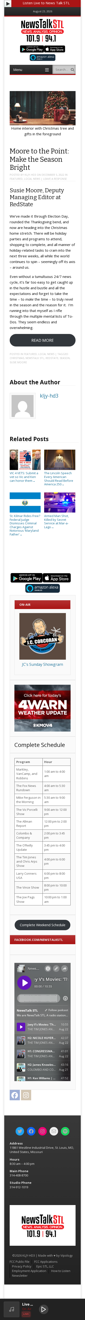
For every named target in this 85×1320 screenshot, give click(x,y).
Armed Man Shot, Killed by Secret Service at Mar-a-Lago (56, 521)
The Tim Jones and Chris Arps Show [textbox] (26, 861)
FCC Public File (20, 1261)
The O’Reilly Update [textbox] (24, 847)
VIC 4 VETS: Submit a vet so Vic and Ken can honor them (24, 476)
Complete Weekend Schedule (42, 924)
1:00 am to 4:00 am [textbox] (54, 773)
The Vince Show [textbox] (27, 887)
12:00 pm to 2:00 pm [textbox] (55, 823)
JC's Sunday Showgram (42, 664)
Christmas (17, 358)
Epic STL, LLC (45, 1266)
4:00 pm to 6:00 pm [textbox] (54, 861)
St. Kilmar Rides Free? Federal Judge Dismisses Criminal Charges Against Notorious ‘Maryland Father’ (25, 525)
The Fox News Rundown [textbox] (26, 788)
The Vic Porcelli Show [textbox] (27, 811)
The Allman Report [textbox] (24, 823)
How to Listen (60, 1271)
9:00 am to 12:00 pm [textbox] (55, 811)
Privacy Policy (21, 1266)
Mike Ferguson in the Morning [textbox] (28, 799)
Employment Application (29, 1271)
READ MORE (42, 340)
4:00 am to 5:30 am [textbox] (54, 788)
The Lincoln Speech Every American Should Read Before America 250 (58, 478)
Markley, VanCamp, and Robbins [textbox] (26, 773)
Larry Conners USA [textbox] (26, 875)
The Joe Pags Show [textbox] (25, 899)
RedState (52, 358)
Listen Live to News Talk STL (46, 2)
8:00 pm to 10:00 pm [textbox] (55, 887)
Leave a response (55, 178)
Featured (16, 178)
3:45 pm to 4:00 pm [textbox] (54, 847)
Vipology (66, 1255)
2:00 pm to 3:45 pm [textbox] (54, 835)
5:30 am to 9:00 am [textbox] (54, 799)
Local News (32, 178)
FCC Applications (46, 1261)
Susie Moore (18, 362)
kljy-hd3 (30, 174)
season (65, 358)
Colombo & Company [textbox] (24, 835)
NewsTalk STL (35, 358)
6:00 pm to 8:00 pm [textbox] (54, 875)
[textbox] (28, 762)
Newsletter (20, 1275)
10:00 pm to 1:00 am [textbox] (55, 899)
